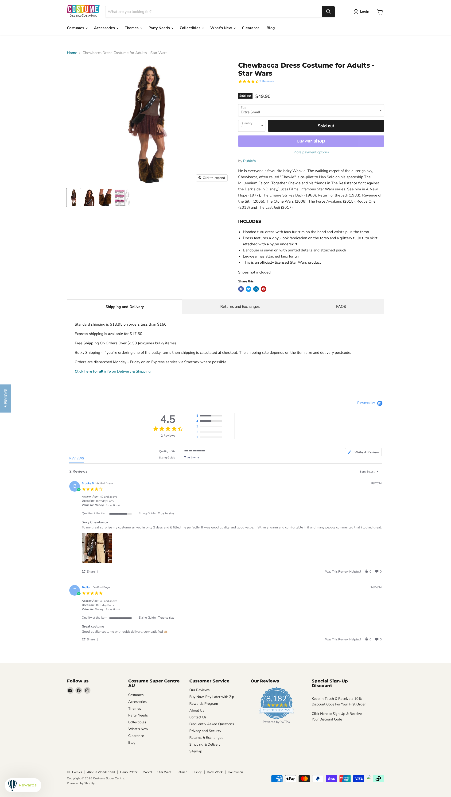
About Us (196, 710)
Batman (181, 772)
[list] (232, 549)
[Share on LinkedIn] (256, 289)
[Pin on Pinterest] (263, 289)
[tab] (363, 452)
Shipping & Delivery (205, 744)
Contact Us (197, 717)
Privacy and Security (205, 730)
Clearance (251, 28)
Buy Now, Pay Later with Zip (211, 696)
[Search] (328, 11)
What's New (221, 28)
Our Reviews (199, 690)
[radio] (210, 416)
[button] (91, 571)
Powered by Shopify (81, 783)
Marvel (147, 772)
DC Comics (74, 772)
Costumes (76, 28)
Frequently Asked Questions (211, 724)
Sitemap (195, 751)
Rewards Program (203, 703)
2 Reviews (266, 81)
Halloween (235, 772)
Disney (197, 772)
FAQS (341, 306)
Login (364, 11)
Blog (271, 28)
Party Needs (159, 28)
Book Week (215, 772)
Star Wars (164, 772)
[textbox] (381, 473)
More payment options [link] (311, 152)
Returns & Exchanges (206, 737)
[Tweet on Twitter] (248, 289)
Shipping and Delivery (124, 306)
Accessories (105, 28)
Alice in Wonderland (101, 772)
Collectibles (190, 28)
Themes (132, 28)
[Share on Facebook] (241, 289)
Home (72, 53)
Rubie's (249, 161)
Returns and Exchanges (240, 306)
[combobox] (213, 11)
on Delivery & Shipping (113, 371)
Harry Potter (128, 772)
